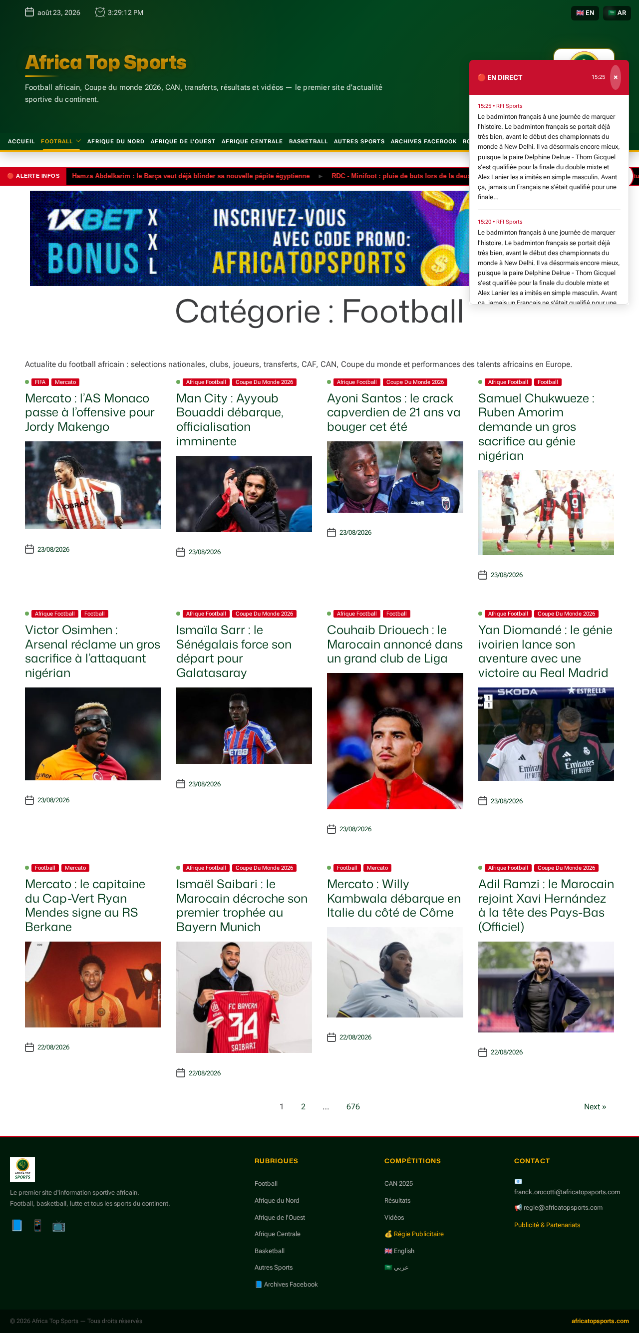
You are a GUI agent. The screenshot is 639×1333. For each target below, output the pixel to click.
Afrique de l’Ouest (183, 141)
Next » (595, 1106)
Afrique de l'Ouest (280, 1217)
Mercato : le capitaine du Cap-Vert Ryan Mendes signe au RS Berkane (85, 905)
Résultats (397, 1200)
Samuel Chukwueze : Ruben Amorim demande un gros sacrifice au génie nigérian (536, 426)
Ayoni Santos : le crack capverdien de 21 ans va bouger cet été (394, 412)
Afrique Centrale (252, 141)
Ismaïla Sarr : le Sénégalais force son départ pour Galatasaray (234, 651)
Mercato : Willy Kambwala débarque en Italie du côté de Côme (394, 898)
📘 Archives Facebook (286, 1284)
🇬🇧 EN (585, 12)
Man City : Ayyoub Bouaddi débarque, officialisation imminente (230, 419)
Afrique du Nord (116, 141)
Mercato (65, 382)
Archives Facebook (424, 141)
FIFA (40, 382)
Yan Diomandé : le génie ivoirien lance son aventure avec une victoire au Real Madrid (545, 651)
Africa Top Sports (106, 61)
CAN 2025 (398, 1183)
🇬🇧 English (399, 1251)
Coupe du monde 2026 (264, 382)
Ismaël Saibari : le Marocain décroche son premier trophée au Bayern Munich (242, 905)
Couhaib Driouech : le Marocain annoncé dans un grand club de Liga (395, 644)
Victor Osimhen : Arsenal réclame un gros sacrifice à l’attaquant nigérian (92, 651)
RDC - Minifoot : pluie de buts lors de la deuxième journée (394, 175)
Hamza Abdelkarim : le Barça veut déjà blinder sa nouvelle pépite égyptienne (164, 175)
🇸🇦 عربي (396, 1267)
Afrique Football (206, 382)
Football (57, 141)
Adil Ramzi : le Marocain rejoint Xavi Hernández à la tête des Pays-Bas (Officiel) (546, 905)
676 (353, 1106)
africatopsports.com (600, 1321)
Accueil (21, 141)
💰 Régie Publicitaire (414, 1234)
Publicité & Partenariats (547, 1225)
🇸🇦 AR (617, 12)
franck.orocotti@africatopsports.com (567, 1192)
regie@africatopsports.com (563, 1207)
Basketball (308, 141)
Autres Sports (359, 141)
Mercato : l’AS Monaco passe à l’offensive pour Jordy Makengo (90, 412)
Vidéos (394, 1217)
